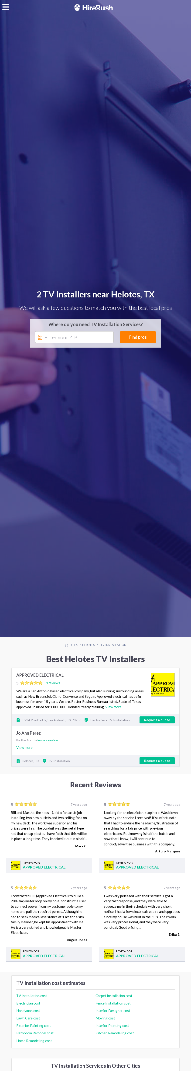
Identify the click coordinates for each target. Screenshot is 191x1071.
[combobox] (74, 340)
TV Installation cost (31, 1001)
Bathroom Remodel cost (35, 1038)
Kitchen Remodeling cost (115, 1038)
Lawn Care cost (28, 1023)
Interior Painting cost (112, 1031)
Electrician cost (28, 1008)
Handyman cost (28, 1016)
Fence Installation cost (113, 1008)
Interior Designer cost (113, 1016)
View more (113, 712)
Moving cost (105, 1023)
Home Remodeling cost (34, 1046)
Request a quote (157, 725)
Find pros (138, 339)
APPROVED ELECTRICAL (40, 680)
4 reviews (53, 688)
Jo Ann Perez (28, 738)
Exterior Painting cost (33, 1031)
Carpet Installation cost (114, 1001)
